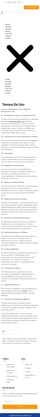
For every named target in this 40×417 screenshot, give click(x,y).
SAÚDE (7, 38)
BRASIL (8, 31)
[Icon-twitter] (13, 351)
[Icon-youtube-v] (28, 351)
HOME (7, 24)
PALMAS (8, 27)
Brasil (25, 291)
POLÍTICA (8, 33)
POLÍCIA (8, 36)
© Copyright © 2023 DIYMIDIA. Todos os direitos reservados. (20, 415)
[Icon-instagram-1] (20, 351)
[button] (20, 58)
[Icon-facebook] (5, 351)
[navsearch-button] (1, 97)
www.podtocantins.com (16, 121)
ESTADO (8, 29)
